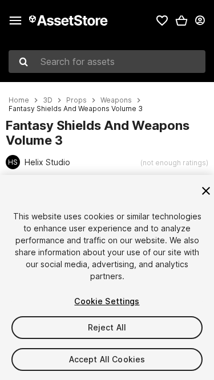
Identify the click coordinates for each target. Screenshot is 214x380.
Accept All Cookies (107, 359)
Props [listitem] (76, 100)
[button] (181, 20)
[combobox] (107, 61)
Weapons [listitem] (116, 100)
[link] (162, 20)
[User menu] (199, 20)
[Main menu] (15, 20)
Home (19, 100)
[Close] (206, 190)
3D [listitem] (48, 100)
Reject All (107, 327)
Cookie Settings (106, 301)
